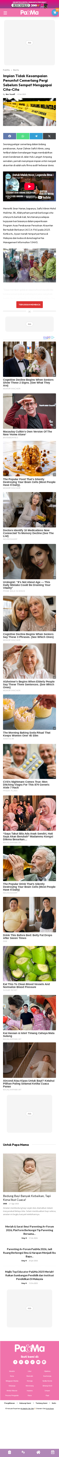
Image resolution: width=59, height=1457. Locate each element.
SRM (5, 1203)
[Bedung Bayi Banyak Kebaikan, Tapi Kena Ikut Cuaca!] (29, 1173)
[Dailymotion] (44, 1362)
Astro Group (50, 1408)
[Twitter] (27, 1362)
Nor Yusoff (10, 94)
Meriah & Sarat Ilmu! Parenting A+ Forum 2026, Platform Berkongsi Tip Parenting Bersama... (29, 1230)
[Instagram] (21, 1362)
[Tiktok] (32, 1362)
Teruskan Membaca (29, 304)
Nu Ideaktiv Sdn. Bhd (27, 1408)
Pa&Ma (6, 70)
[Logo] (29, 12)
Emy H (24, 1238)
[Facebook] (15, 1362)
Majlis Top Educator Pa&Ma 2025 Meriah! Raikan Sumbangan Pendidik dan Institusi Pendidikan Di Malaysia (29, 1275)
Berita (16, 70)
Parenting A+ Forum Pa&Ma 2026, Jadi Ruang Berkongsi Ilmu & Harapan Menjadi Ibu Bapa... (29, 1252)
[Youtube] (38, 1362)
